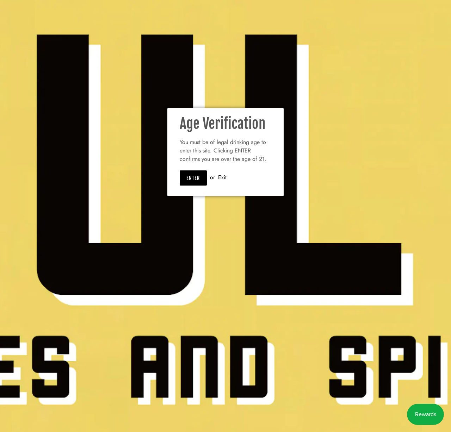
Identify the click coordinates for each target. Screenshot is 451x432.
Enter (193, 178)
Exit (222, 177)
